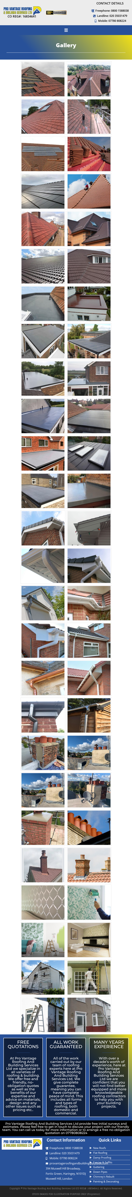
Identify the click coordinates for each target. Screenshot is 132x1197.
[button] (66, 30)
